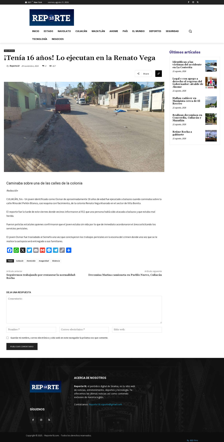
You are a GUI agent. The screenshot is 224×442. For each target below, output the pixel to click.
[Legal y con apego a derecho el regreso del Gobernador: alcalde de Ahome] (211, 82)
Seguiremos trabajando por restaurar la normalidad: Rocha (41, 276)
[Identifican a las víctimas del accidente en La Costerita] (211, 66)
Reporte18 (14, 65)
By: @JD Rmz (192, 440)
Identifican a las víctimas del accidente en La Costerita (187, 64)
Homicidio (31, 261)
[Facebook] (189, 2)
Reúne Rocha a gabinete (182, 133)
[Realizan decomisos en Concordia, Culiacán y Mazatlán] (211, 119)
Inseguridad (44, 261)
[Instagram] (193, 2)
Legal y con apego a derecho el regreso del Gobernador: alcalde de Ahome (188, 83)
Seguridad (9, 51)
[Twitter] (198, 2)
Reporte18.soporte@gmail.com (105, 404)
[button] (190, 31)
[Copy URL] (158, 73)
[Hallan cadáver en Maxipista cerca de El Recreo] (211, 102)
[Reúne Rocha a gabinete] (211, 135)
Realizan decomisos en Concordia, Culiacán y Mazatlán (187, 118)
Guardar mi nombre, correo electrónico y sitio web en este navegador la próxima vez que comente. (59, 337)
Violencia (56, 261)
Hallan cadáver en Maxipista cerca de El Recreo (186, 101)
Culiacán (19, 261)
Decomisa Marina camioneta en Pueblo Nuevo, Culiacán (125, 275)
